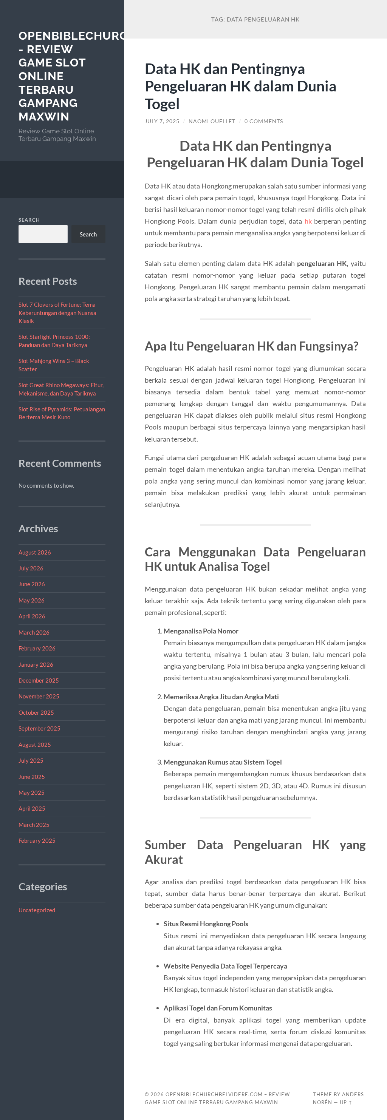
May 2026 (32, 600)
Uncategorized (37, 910)
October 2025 (36, 712)
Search (29, 220)
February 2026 (37, 648)
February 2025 (37, 840)
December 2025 (39, 680)
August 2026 (35, 552)
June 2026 (32, 584)
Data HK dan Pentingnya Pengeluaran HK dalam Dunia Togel (240, 86)
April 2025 (32, 808)
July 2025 (31, 760)
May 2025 (32, 792)
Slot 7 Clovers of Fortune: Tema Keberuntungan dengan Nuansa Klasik (57, 312)
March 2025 (34, 824)
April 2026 (32, 616)
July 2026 (31, 568)
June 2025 (32, 776)
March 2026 (34, 632)
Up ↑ (346, 1102)
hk (308, 221)
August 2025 (35, 744)
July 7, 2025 (162, 121)
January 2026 (36, 664)
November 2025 (39, 696)
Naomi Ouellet (212, 121)
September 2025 (39, 728)
